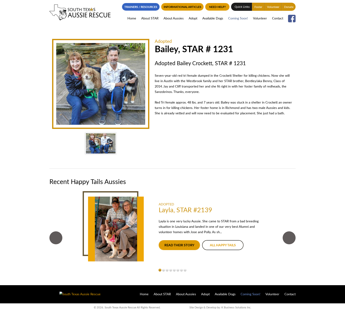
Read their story (179, 245)
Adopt (193, 18)
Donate (288, 7)
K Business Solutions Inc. (236, 307)
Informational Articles (182, 7)
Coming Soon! (238, 18)
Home (131, 18)
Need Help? (217, 7)
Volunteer (273, 7)
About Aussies (174, 18)
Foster (258, 7)
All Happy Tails (223, 245)
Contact (277, 18)
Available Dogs (212, 18)
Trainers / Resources (140, 7)
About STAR (149, 18)
